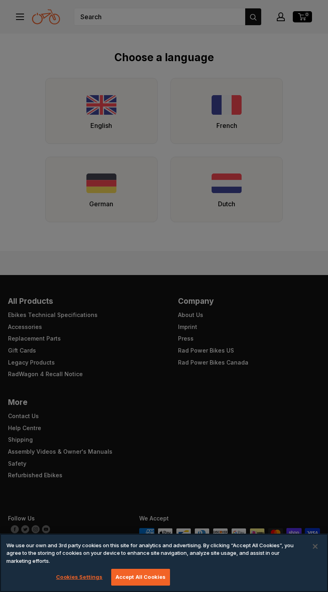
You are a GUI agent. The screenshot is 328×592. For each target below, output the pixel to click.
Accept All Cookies (141, 577)
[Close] (315, 546)
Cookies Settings (79, 577)
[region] (164, 563)
